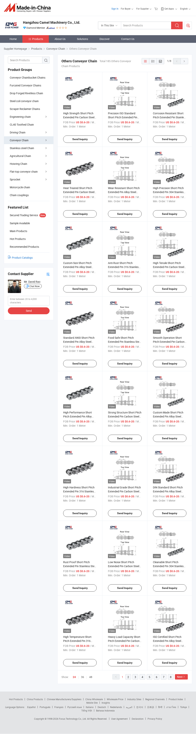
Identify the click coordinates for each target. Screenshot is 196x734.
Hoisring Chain (18, 164)
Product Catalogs (22, 257)
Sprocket (15, 179)
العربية (129, 707)
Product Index (176, 699)
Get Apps (169, 8)
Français (58, 707)
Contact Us (127, 39)
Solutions (82, 39)
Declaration (138, 718)
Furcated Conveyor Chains (25, 85)
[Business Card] (48, 274)
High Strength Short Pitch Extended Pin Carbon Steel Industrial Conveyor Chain (78, 117)
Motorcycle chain (20, 187)
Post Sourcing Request (188, 25)
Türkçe (183, 707)
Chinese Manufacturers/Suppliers (64, 699)
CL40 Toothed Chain (22, 124)
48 (90, 677)
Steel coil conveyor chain (24, 101)
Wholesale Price (115, 699)
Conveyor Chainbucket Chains (27, 77)
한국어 (139, 707)
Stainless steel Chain (22, 148)
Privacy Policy (155, 718)
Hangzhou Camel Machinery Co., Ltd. (51, 22)
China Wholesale (94, 699)
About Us (60, 39)
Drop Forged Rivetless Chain (26, 93)
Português (45, 707)
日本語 (150, 707)
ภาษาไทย (171, 707)
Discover (105, 39)
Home (13, 39)
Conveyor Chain (19, 140)
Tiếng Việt (86, 710)
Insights (106, 702)
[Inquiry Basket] (156, 8)
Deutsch (102, 707)
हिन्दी (160, 707)
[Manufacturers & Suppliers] (28, 7)
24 (74, 677)
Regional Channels (155, 699)
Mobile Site (92, 702)
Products (37, 39)
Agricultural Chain (20, 156)
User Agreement (119, 718)
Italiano (90, 707)
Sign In (114, 8)
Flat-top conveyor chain (24, 171)
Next (180, 677)
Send (29, 311)
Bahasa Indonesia (105, 710)
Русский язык (74, 707)
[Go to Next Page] (184, 61)
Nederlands (116, 707)
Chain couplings (19, 195)
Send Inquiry (80, 139)
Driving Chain (17, 132)
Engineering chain (20, 117)
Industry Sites (134, 699)
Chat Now (34, 286)
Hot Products (16, 699)
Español (31, 707)
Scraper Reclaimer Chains (25, 109)
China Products (35, 699)
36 (82, 677)
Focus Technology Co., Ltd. (73, 718)
